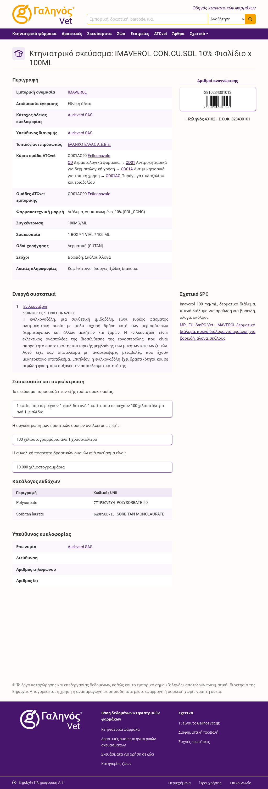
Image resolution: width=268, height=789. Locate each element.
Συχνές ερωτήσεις (194, 741)
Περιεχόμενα (179, 783)
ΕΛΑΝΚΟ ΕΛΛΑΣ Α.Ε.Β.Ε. (89, 144)
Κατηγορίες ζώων (116, 763)
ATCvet (160, 33)
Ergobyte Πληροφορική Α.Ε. (42, 782)
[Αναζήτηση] (250, 19)
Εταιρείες (140, 33)
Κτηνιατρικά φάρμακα (34, 33)
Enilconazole (99, 155)
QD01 (130, 162)
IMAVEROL (77, 92)
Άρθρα (178, 33)
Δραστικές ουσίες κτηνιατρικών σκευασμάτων (128, 741)
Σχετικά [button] (197, 33)
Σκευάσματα (99, 33)
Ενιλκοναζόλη (35, 306)
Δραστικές (72, 33)
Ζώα (121, 33)
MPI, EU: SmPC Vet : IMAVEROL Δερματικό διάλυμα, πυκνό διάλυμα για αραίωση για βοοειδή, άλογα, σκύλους (217, 332)
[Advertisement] (218, 160)
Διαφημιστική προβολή (198, 732)
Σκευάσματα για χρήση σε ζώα (127, 754)
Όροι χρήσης (210, 783)
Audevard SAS (80, 115)
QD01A (127, 169)
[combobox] (147, 19)
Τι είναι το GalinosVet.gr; (199, 723)
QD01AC (113, 175)
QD (70, 162)
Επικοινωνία (241, 783)
